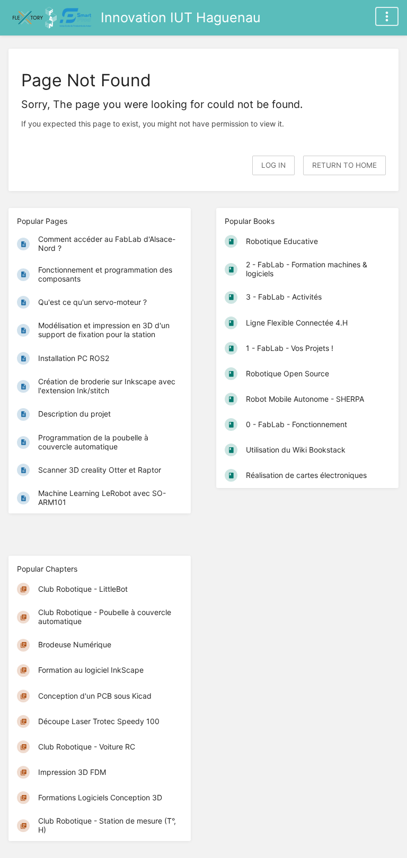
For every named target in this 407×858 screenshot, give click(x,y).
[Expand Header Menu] (387, 16)
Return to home (344, 165)
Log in (273, 165)
